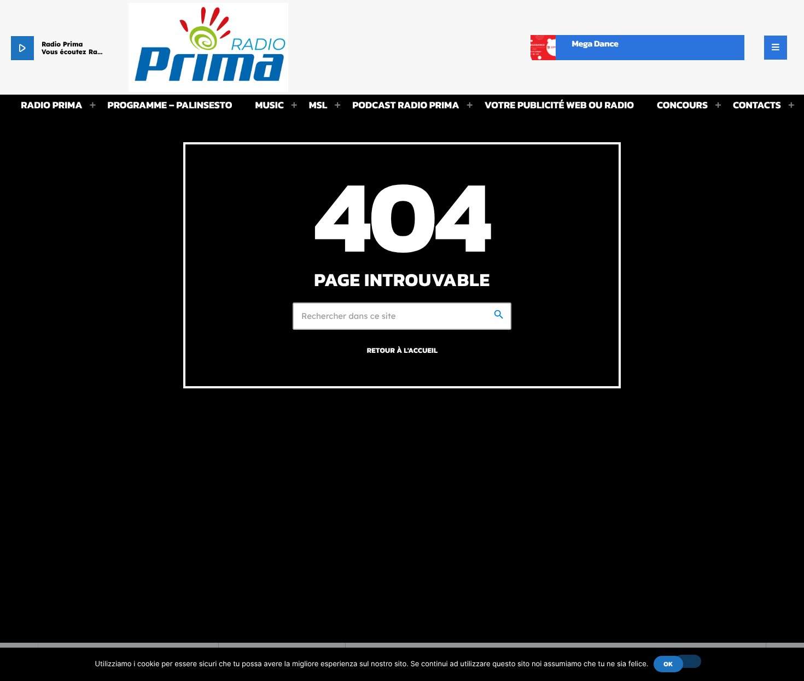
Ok (668, 664)
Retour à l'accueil (402, 350)
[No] (688, 661)
